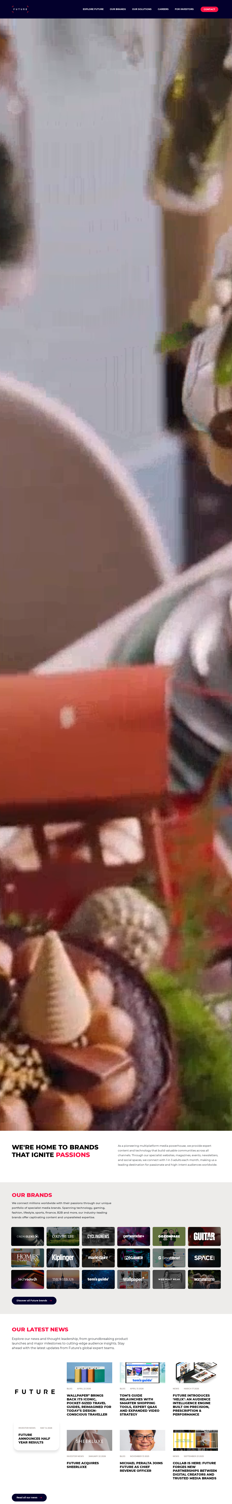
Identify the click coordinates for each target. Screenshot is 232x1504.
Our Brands (118, 9)
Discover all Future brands (32, 1300)
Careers (163, 9)
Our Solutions (142, 9)
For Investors (184, 9)
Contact (209, 9)
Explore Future (93, 9)
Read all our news (27, 1497)
